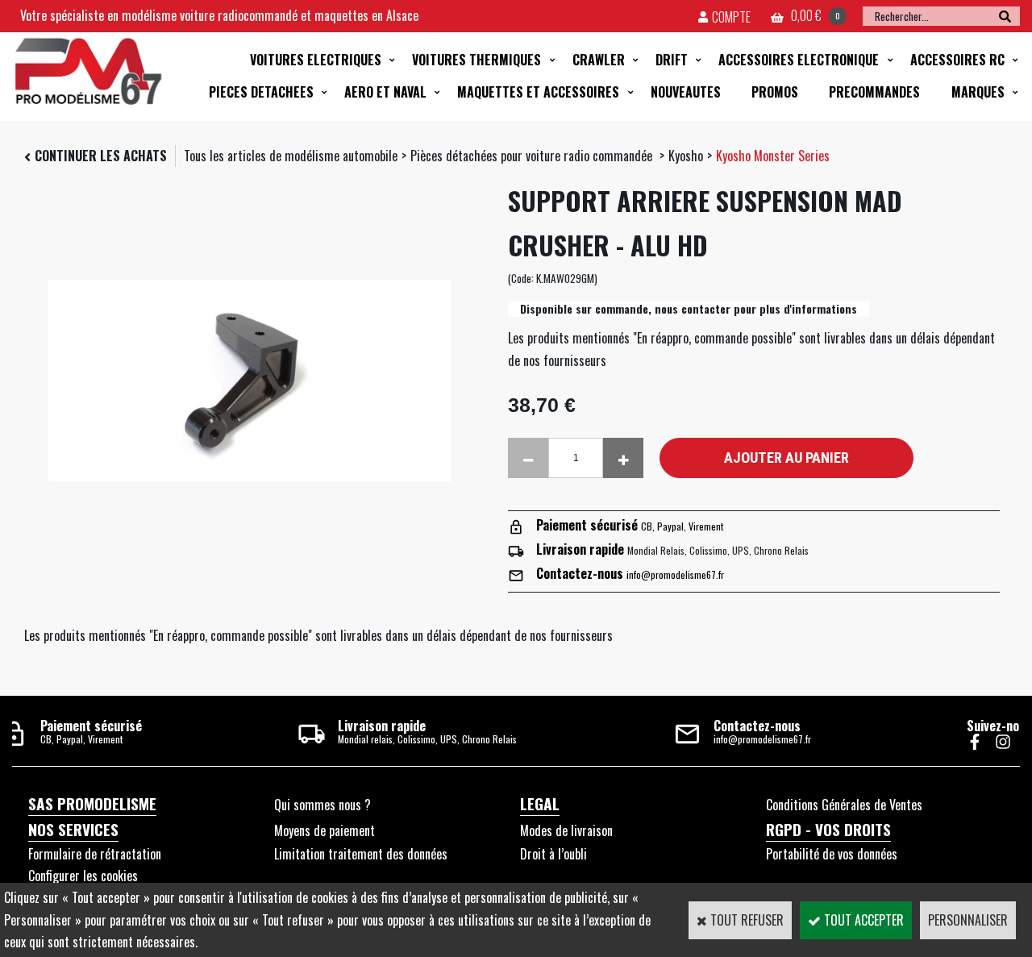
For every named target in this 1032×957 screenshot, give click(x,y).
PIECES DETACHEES (261, 92)
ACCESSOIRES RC (957, 59)
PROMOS (774, 92)
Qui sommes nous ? (322, 804)
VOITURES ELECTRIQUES (315, 59)
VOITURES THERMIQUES (476, 59)
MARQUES (978, 92)
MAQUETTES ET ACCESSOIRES (538, 92)
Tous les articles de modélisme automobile (290, 155)
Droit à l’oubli (553, 853)
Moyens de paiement (324, 830)
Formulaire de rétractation (94, 853)
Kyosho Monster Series (773, 155)
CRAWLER (598, 59)
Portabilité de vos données (831, 853)
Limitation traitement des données (360, 853)
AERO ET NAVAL (385, 92)
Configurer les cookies (83, 875)
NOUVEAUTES (686, 92)
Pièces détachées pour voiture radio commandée (532, 155)
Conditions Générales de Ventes (844, 804)
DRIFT (671, 59)
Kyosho (685, 155)
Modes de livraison (566, 830)
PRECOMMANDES (874, 92)
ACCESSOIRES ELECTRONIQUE (798, 59)
